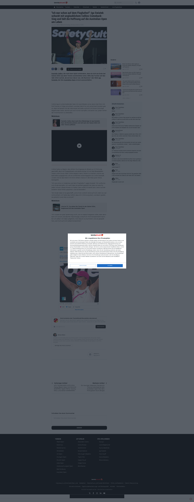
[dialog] (97, 251)
